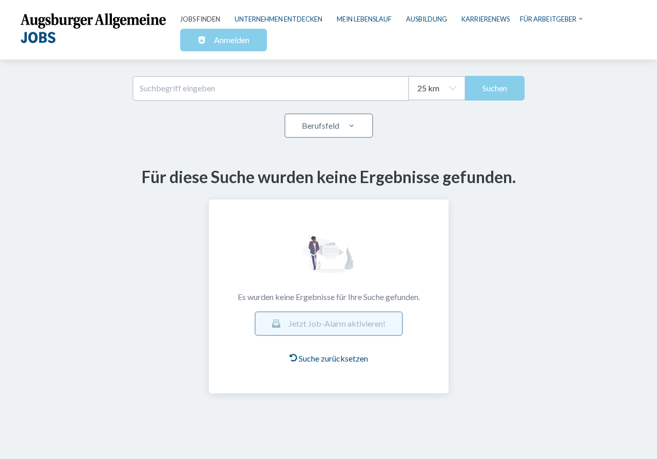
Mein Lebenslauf (364, 19)
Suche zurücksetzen (333, 358)
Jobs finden (200, 19)
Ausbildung (426, 19)
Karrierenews (485, 19)
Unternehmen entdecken (278, 19)
